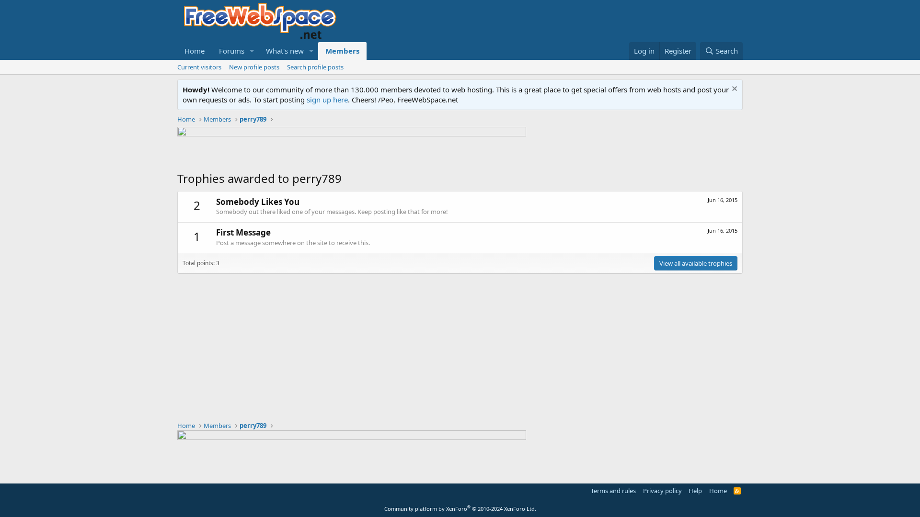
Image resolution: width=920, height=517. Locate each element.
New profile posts (254, 67)
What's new (285, 51)
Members (342, 51)
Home (194, 51)
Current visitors (199, 67)
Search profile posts (315, 67)
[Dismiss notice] (733, 90)
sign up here (327, 99)
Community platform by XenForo (460, 508)
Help (695, 490)
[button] (252, 51)
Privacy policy (662, 490)
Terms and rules (613, 490)
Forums (231, 51)
